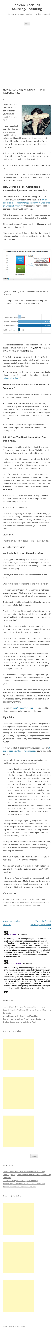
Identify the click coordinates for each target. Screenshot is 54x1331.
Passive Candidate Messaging (27, 905)
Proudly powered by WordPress (14, 1326)
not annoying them (11, 378)
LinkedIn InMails (9, 905)
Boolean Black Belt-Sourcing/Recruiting (27, 7)
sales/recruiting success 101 (25, 708)
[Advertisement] (27, 54)
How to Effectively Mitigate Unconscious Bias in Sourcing (24, 1007)
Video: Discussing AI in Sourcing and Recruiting (20, 1016)
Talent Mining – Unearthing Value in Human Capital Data (24, 1019)
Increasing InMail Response (22, 902)
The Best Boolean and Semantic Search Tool (19, 1022)
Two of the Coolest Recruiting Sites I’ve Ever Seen (41, 924)
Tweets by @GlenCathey (12, 1031)
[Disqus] (27, 961)
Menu (27, 23)
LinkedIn (31, 899)
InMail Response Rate (41, 902)
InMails (24, 899)
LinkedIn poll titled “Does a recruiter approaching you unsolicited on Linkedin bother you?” (26, 203)
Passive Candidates (42, 899)
